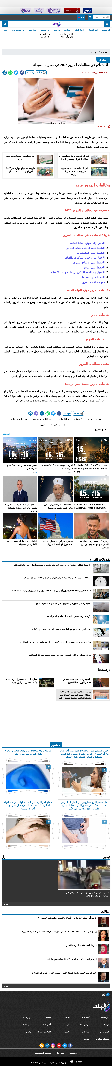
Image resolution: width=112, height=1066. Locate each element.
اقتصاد (67, 1032)
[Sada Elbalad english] (25, 10)
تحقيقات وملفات (102, 1039)
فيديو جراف (104, 1032)
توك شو (32, 30)
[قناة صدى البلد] (87, 10)
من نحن (73, 1053)
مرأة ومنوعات (18, 30)
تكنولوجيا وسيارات (43, 1032)
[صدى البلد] (56, 24)
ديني (5, 30)
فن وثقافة (45, 30)
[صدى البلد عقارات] (39, 10)
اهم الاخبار (93, 30)
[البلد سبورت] (72, 10)
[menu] (107, 24)
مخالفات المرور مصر (41, 419)
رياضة (57, 30)
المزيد (6, 904)
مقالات (87, 1039)
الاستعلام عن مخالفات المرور (69, 419)
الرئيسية (106, 30)
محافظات (86, 1032)
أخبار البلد (79, 30)
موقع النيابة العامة (19, 419)
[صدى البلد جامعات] (53, 10)
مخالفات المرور (94, 419)
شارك (28, 73)
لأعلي (103, 995)
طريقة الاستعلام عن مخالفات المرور (56, 424)
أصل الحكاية (26, 1024)
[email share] (4, 72)
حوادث (67, 30)
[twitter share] (16, 72)
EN (82, 17)
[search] (5, 24)
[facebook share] (22, 72)
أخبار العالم (46, 1024)
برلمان (28, 1032)
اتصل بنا (60, 1053)
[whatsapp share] (10, 72)
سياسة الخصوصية (43, 1053)
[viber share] (36, 413)
